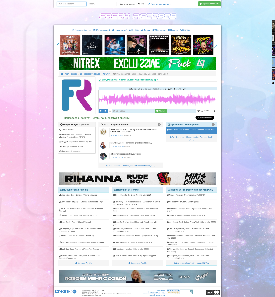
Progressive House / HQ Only (96, 73)
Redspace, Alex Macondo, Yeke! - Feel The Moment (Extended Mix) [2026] (188, 256)
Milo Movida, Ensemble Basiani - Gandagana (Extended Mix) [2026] (190, 250)
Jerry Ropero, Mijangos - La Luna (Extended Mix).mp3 (82, 201)
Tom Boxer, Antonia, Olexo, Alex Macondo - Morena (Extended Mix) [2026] (188, 229)
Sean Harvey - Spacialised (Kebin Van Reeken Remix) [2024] (135, 209)
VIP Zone (135, 29)
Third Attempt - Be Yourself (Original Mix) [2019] (133, 242)
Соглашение (160, 290)
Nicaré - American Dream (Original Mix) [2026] (187, 195)
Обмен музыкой (102, 29)
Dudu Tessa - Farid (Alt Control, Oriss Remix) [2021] (135, 215)
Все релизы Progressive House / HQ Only (192, 263)
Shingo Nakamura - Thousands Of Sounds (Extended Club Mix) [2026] (191, 236)
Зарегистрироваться (210, 3)
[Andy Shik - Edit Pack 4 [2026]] (115, 45)
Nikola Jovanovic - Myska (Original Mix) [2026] (187, 215)
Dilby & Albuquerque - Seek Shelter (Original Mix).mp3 (82, 242)
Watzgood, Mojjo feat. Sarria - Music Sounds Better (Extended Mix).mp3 (80, 229)
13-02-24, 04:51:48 (117, 146)
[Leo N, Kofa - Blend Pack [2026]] (137, 45)
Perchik (67, 129)
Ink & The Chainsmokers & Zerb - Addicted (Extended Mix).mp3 (81, 209)
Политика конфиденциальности (153, 294)
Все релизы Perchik (138, 263)
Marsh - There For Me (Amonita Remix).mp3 (78, 235)
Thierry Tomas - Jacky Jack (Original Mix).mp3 (79, 215)
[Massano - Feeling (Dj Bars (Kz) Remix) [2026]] (92, 45)
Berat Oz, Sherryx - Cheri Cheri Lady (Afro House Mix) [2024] (135, 223)
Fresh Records (70, 73)
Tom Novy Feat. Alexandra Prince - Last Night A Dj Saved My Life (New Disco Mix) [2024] (136, 202)
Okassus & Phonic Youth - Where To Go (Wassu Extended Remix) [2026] (190, 243)
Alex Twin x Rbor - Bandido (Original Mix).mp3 (79, 195)
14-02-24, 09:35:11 (117, 135)
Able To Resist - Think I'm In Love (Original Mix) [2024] (136, 255)
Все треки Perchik (84, 263)
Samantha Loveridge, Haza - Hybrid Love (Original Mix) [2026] (189, 209)
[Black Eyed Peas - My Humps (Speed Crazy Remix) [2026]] (181, 45)
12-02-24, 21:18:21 (117, 157)
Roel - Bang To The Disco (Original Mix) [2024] (133, 195)
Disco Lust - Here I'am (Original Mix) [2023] (132, 249)
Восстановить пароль (160, 3)
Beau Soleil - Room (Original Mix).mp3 (76, 222)
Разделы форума (82, 29)
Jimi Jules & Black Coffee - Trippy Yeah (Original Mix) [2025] (192, 222)
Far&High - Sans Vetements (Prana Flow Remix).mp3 (82, 249)
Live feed (186, 29)
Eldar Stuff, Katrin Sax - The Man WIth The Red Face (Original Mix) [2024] (134, 229)
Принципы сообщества (156, 295)
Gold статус (160, 29)
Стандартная (71, 151)
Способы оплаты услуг (156, 292)
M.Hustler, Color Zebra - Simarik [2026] (184, 201)
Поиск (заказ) (120, 29)
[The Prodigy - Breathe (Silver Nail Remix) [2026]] (203, 45)
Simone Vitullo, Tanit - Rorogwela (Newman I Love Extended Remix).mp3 (79, 256)
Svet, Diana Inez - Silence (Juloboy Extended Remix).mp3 (191, 129)
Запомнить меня (127, 4)
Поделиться (204, 111)
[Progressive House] (72, 146)
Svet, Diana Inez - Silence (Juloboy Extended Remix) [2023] (75, 135)
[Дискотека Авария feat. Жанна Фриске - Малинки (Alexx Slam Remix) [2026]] (70, 45)
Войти (141, 4)
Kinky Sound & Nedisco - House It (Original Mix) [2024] (136, 235)
